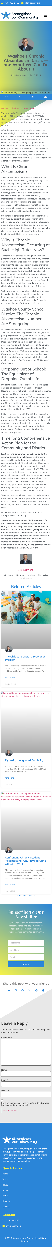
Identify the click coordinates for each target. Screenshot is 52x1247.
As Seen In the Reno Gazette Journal (18, 108)
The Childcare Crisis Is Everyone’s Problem (25, 658)
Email (4, 1080)
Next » (32, 895)
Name (4, 1070)
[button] (45, 15)
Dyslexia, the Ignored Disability (24, 760)
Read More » (10, 677)
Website (5, 1090)
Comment (6, 1038)
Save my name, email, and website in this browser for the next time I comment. (25, 1104)
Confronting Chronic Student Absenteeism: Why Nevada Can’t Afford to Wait (25, 860)
